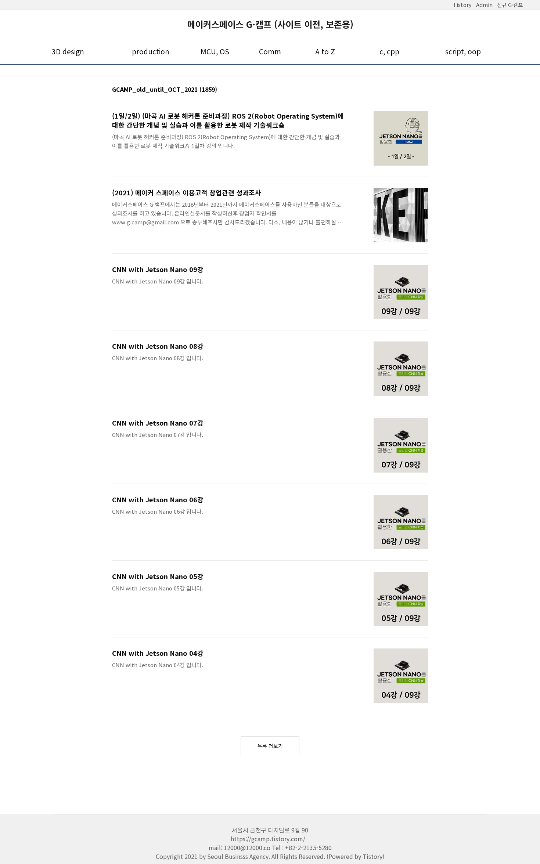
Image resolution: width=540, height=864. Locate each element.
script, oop (463, 51)
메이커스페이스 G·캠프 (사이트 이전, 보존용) (270, 24)
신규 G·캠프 (510, 4)
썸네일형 (413, 90)
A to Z (325, 51)
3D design (68, 51)
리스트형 (423, 90)
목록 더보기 (270, 745)
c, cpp (389, 51)
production (150, 51)
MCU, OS (215, 51)
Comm (270, 51)
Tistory (462, 4)
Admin (484, 4)
